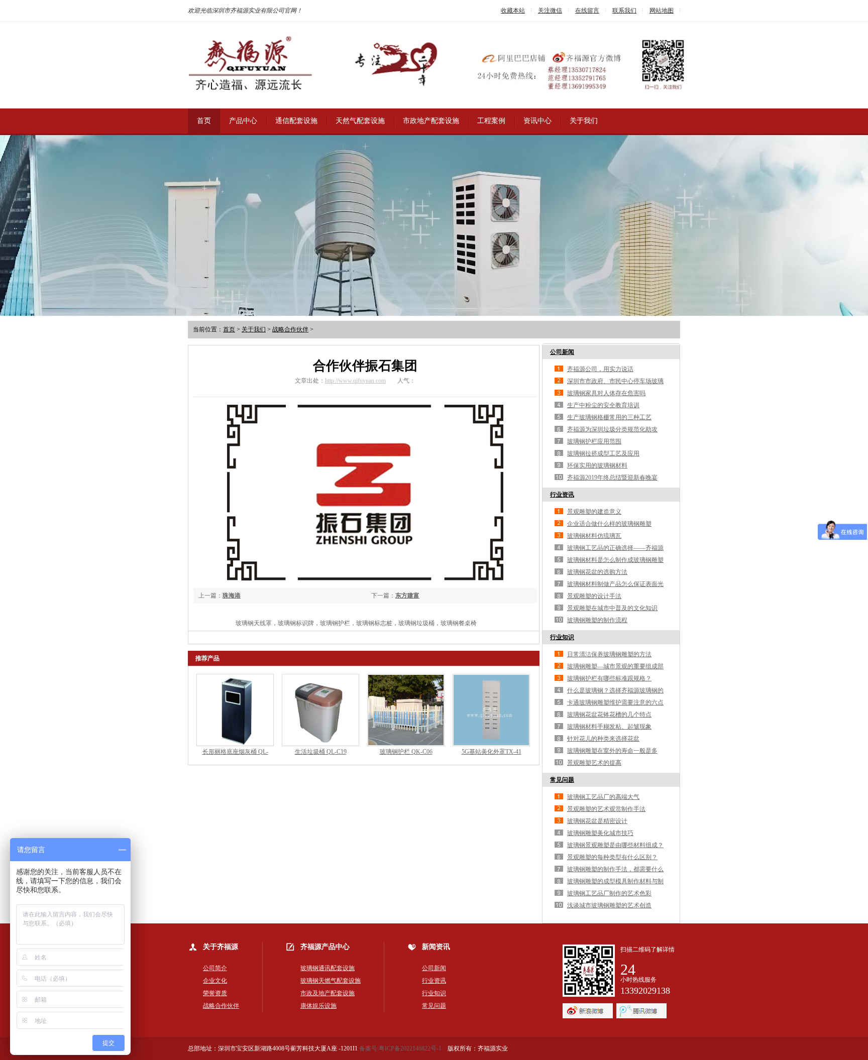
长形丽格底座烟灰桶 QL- (235, 751)
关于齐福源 (220, 947)
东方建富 (407, 595)
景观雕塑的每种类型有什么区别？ (612, 857)
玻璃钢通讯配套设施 (327, 968)
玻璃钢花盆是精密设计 (597, 821)
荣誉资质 (215, 993)
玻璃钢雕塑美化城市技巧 (600, 833)
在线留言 (587, 10)
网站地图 (661, 10)
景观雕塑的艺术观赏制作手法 (606, 808)
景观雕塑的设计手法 (594, 596)
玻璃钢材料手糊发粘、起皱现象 (609, 726)
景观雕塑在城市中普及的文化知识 (612, 608)
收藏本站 (513, 10)
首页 (204, 121)
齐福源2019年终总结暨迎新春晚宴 (612, 477)
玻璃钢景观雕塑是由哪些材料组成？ (615, 845)
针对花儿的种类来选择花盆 (603, 738)
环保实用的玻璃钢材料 (597, 465)
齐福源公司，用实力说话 (600, 369)
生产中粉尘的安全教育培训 (603, 405)
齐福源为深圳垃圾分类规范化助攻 (612, 429)
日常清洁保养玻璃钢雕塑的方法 (609, 654)
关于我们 (584, 121)
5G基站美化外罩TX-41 (491, 751)
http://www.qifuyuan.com (355, 380)
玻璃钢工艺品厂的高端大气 (603, 796)
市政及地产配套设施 (327, 993)
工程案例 (491, 121)
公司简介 (215, 968)
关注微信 (550, 10)
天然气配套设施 (360, 121)
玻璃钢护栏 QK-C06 (406, 751)
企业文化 (215, 980)
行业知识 (562, 637)
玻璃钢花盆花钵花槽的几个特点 (609, 714)
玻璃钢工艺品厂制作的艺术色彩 (609, 893)
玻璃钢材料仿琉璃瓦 (594, 535)
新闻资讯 (436, 947)
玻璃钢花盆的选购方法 (597, 571)
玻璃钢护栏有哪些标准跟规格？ (609, 678)
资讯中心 (537, 121)
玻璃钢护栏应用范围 (594, 441)
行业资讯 (562, 494)
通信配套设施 (296, 121)
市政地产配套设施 (431, 121)
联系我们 (624, 10)
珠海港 (232, 595)
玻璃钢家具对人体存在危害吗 (606, 393)
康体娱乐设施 (318, 1005)
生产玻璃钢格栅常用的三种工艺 (609, 417)
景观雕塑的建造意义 (594, 511)
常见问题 (562, 779)
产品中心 (243, 121)
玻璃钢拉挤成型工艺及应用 (603, 453)
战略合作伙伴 (290, 329)
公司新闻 (562, 352)
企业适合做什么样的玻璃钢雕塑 (609, 523)
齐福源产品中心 (325, 947)
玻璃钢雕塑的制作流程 (597, 620)
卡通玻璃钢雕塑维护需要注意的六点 (615, 702)
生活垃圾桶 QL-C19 (321, 751)
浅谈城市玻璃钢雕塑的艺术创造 (609, 905)
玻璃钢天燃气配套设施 (330, 980)
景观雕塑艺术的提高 (594, 762)
